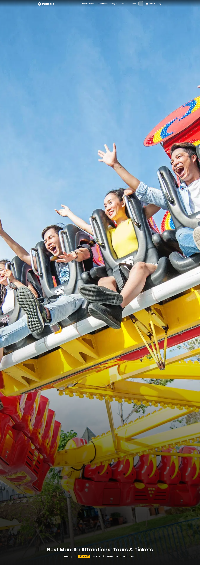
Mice (134, 4)
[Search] (140, 3)
